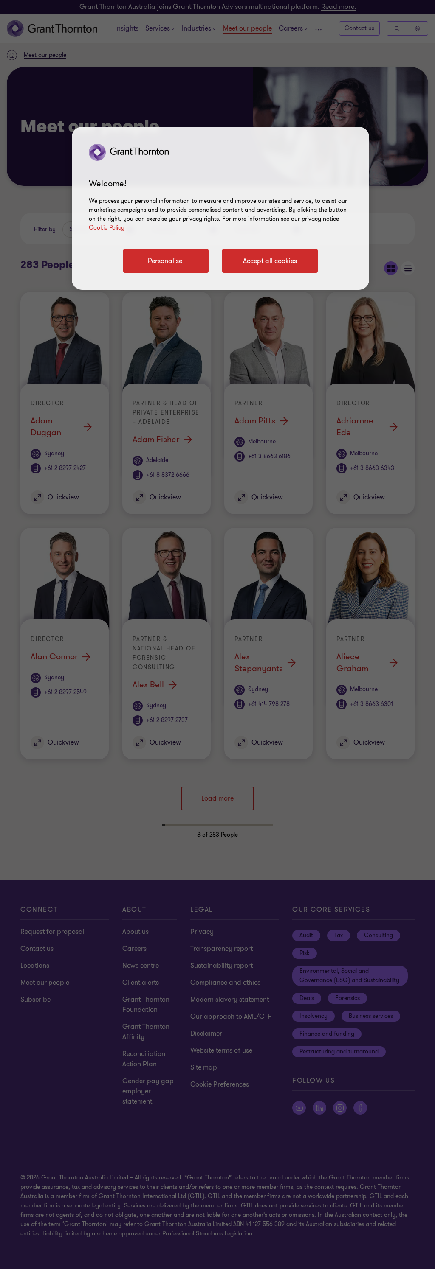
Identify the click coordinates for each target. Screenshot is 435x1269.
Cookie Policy (106, 228)
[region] (220, 208)
